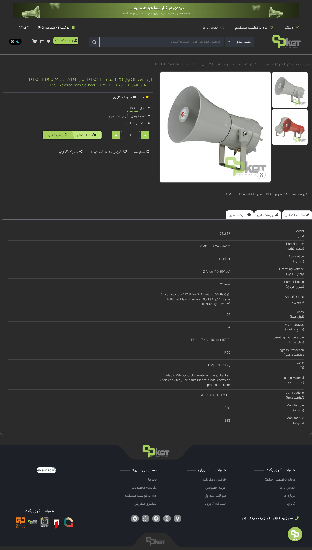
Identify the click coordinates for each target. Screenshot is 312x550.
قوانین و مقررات (214, 479)
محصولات (306, 64)
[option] (290, 90)
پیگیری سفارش (145, 504)
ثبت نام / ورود (215, 504)
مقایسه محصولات (144, 487)
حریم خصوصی (215, 487)
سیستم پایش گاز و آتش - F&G (276, 64)
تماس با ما (210, 27)
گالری (291, 504)
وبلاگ (289, 27)
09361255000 (282, 519)
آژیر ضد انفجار (244, 64)
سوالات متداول (215, 495)
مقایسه (140, 152)
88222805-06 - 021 (256, 519)
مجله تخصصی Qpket (280, 479)
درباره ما (289, 495)
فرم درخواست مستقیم (251, 27)
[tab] (297, 214)
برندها (152, 479)
